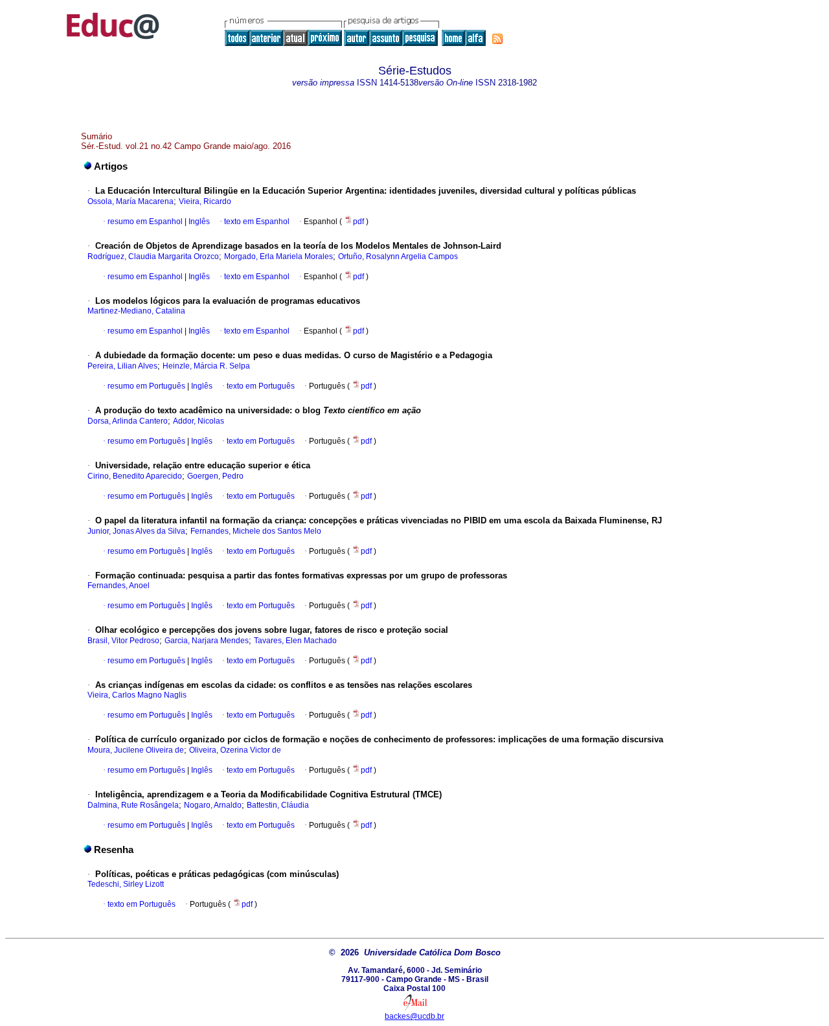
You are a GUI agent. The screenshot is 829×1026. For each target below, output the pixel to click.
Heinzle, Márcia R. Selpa (206, 365)
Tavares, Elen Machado (295, 640)
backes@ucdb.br (414, 1016)
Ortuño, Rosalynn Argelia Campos (398, 256)
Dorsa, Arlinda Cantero (127, 421)
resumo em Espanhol (145, 221)
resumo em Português (146, 386)
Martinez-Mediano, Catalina (136, 310)
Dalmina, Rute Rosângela (133, 805)
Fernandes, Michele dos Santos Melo (255, 531)
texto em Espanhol (257, 221)
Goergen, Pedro (215, 476)
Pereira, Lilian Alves (122, 365)
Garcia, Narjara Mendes (207, 640)
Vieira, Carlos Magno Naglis (137, 695)
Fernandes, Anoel (118, 585)
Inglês (198, 221)
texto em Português (261, 386)
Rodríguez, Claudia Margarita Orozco (153, 256)
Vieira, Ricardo (205, 201)
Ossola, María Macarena (130, 201)
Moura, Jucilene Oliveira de (135, 750)
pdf (359, 221)
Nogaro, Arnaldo (213, 805)
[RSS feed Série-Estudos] (497, 39)
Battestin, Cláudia (278, 805)
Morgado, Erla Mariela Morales (278, 256)
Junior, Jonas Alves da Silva (136, 531)
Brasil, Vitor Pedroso (123, 640)
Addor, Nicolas (198, 421)
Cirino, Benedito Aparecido (134, 476)
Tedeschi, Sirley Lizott (125, 884)
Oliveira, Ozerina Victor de (235, 750)
